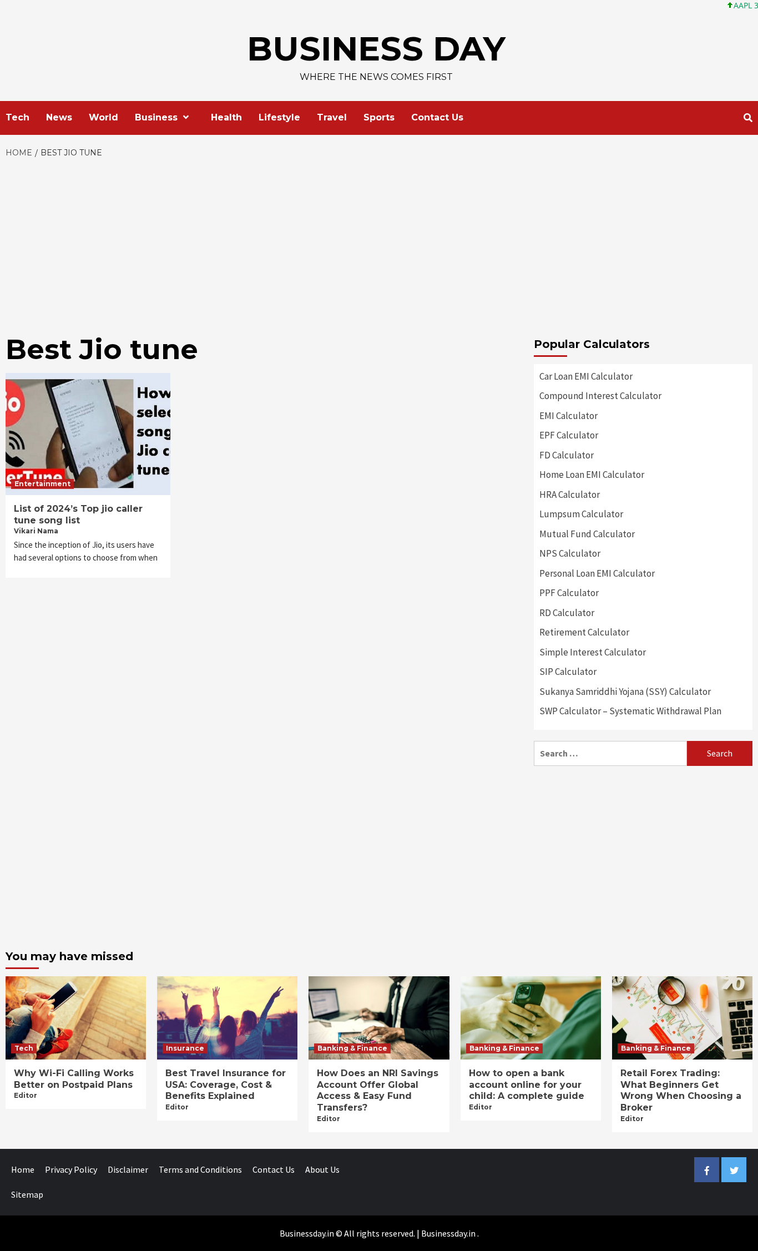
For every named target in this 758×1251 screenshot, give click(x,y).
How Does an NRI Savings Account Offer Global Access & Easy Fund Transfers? (377, 1090)
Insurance (185, 1048)
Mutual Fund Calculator (587, 534)
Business (156, 117)
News (59, 117)
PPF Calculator (569, 593)
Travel (332, 117)
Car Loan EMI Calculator (586, 376)
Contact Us (437, 117)
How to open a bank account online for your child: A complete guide (526, 1085)
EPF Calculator (568, 435)
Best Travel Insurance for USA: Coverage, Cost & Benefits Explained (225, 1085)
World (103, 117)
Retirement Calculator (584, 632)
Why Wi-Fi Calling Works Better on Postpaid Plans (74, 1079)
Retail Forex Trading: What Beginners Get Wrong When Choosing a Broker (680, 1090)
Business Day (376, 48)
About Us (322, 1169)
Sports (379, 117)
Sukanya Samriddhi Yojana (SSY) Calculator (625, 691)
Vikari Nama (36, 531)
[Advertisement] (379, 242)
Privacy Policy (71, 1169)
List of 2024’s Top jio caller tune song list (78, 514)
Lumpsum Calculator (581, 514)
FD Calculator (566, 455)
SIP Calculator (568, 671)
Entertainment (42, 484)
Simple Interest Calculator (592, 652)
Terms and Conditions (200, 1169)
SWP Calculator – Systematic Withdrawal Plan (630, 711)
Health (226, 117)
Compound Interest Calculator (600, 396)
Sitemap (27, 1194)
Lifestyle (279, 117)
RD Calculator (566, 613)
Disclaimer (128, 1169)
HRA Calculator (569, 494)
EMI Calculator (568, 416)
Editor (25, 1095)
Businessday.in (448, 1233)
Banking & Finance (352, 1048)
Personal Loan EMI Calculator (597, 573)
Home (22, 1169)
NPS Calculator (569, 553)
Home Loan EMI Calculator (591, 474)
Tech (17, 117)
